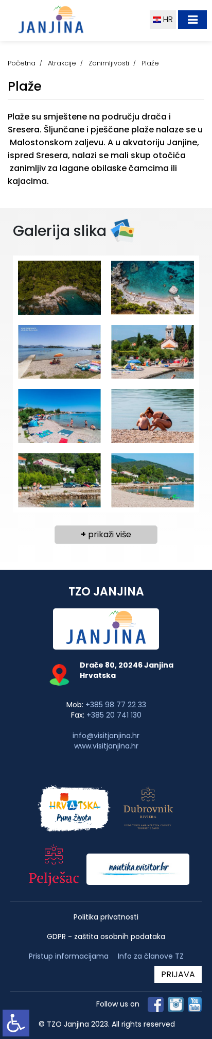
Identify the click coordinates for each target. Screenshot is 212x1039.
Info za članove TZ (151, 956)
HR (167, 19)
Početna (22, 63)
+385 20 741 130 (114, 715)
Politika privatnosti (106, 917)
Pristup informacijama (69, 956)
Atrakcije (62, 63)
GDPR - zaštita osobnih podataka (106, 936)
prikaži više (106, 534)
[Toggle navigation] (192, 19)
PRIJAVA (178, 974)
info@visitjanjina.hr (106, 735)
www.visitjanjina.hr (106, 746)
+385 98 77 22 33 (115, 705)
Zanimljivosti (109, 63)
